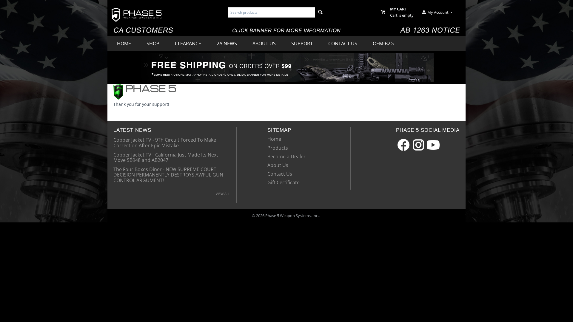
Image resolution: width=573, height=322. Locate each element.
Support (302, 43)
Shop (153, 43)
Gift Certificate (283, 182)
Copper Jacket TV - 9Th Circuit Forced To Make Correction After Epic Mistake (164, 142)
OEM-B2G (383, 43)
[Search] (320, 12)
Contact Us (342, 43)
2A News (227, 43)
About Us (264, 43)
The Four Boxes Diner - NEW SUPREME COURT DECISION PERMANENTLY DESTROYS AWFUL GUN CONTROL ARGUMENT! (168, 174)
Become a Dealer (286, 156)
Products (277, 148)
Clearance (188, 43)
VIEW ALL (223, 193)
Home (124, 43)
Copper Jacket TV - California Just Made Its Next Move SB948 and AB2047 (165, 157)
